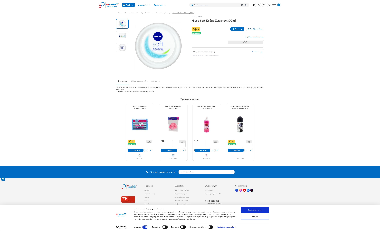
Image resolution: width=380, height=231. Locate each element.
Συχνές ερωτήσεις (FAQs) (213, 194)
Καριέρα (146, 197)
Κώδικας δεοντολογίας (181, 197)
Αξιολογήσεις (156, 81)
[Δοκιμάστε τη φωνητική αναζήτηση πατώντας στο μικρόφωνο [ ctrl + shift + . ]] (245, 5)
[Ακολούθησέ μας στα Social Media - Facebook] (236, 190)
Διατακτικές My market (181, 200)
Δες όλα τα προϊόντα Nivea (254, 37)
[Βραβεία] (128, 199)
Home (120, 13)
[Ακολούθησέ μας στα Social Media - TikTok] (251, 190)
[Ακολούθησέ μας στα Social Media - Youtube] (244, 190)
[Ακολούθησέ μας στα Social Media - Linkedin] (248, 190)
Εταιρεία (146, 190)
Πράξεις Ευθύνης (149, 194)
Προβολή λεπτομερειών (225, 227)
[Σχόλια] (150, 150)
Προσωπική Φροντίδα (131, 13)
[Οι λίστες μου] (146, 150)
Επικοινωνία (209, 190)
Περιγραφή (122, 81)
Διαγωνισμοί (143, 5)
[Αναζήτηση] (192, 5)
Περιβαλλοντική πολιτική (182, 204)
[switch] (165, 227)
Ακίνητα (146, 200)
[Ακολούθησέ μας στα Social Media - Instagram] (240, 190)
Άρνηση (255, 216)
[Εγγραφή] (232, 172)
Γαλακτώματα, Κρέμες (163, 13)
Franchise (147, 204)
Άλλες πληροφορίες (139, 81)
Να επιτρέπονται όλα (255, 210)
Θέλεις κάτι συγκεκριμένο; (204, 52)
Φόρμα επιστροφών (180, 194)
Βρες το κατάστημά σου (181, 190)
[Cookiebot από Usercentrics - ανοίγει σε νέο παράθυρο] (121, 227)
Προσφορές (158, 5)
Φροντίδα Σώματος (147, 13)
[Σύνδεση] (254, 5)
